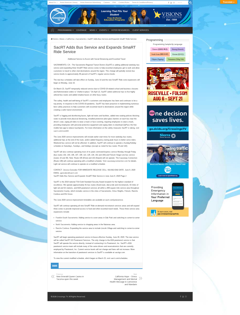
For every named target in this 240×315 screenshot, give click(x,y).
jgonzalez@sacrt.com (69, 173)
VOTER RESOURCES (120, 30)
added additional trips (115, 92)
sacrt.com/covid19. (61, 131)
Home (55, 39)
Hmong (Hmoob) (177, 49)
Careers (107, 2)
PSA (114, 2)
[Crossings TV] (58, 15)
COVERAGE (81, 30)
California (70, 39)
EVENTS (103, 30)
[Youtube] (171, 2)
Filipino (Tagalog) (158, 59)
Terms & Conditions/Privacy (142, 2)
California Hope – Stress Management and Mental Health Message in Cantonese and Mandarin (123, 279)
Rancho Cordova (62, 228)
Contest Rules (124, 2)
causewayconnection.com (117, 161)
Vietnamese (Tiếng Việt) (176, 59)
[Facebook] (168, 2)
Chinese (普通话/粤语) (160, 49)
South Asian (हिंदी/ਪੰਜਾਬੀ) (160, 54)
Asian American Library (69, 2)
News (62, 39)
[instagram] (174, 2)
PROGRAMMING (65, 30)
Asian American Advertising (90, 2)
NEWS (92, 30)
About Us (52, 2)
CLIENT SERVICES (140, 30)
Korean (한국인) (178, 54)
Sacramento (81, 39)
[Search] (190, 2)
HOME (52, 30)
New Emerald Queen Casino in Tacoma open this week (70, 276)
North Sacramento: (63, 224)
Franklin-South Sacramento (67, 218)
